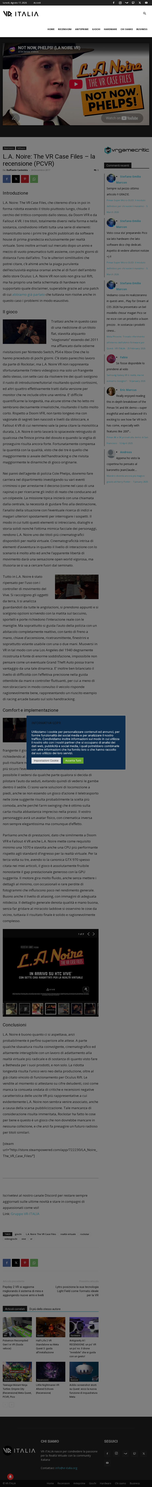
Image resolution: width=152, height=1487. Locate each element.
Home (51, 29)
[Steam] (127, 3)
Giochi (96, 29)
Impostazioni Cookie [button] (46, 760)
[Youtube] (146, 3)
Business (141, 29)
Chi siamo (127, 29)
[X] (140, 3)
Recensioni (65, 29)
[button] (144, 13)
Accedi (37, 2)
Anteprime (81, 29)
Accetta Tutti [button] (73, 760)
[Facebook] (114, 3)
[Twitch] (133, 3)
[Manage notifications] (10, 1477)
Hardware (110, 29)
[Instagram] (120, 3)
